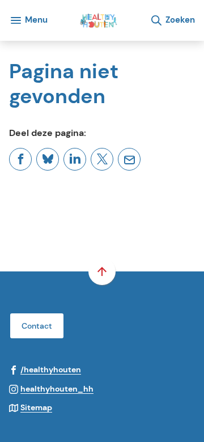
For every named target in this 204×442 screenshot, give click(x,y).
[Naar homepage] (99, 20)
